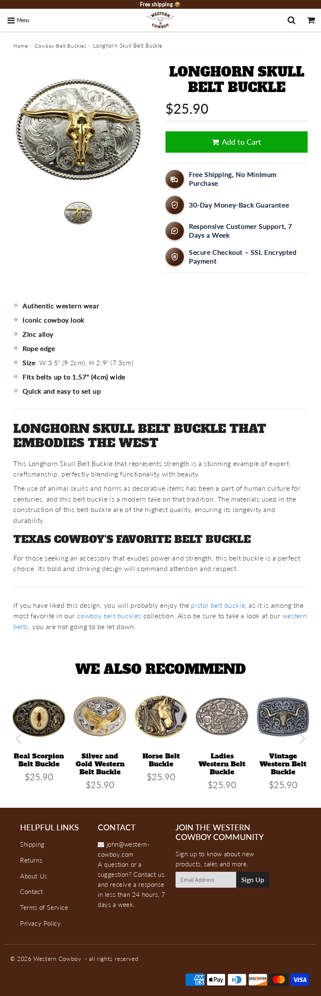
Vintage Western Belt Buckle (283, 763)
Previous (18, 738)
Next (303, 738)
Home (20, 46)
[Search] (291, 20)
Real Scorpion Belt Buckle (39, 759)
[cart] (311, 20)
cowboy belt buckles (109, 616)
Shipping (32, 844)
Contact (31, 891)
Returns (31, 860)
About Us (33, 876)
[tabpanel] (78, 213)
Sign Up (252, 879)
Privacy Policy (40, 923)
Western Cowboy (57, 958)
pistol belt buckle (218, 605)
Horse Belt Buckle (161, 759)
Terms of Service (44, 907)
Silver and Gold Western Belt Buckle (100, 763)
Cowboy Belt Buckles (60, 46)
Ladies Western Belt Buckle (222, 763)
